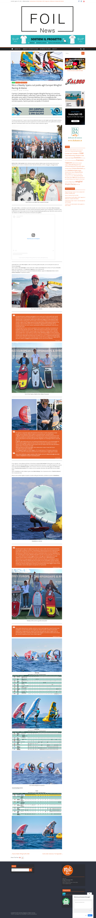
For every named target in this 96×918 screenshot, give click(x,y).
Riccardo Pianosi (78, 175)
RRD (74, 177)
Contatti (54, 49)
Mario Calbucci (72, 172)
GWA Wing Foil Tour (76, 164)
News (13, 82)
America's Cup (75, 149)
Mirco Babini (68, 174)
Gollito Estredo (75, 163)
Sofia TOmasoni (70, 179)
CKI (78, 153)
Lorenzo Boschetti (77, 168)
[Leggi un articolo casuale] (83, 48)
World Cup (78, 184)
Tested (76, 179)
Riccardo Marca (71, 175)
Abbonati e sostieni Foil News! (30, 49)
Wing (70, 181)
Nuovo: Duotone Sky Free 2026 (71, 195)
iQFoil (83, 166)
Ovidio (21, 90)
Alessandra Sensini (69, 149)
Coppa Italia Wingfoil (69, 157)
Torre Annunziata (81, 179)
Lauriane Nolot (68, 168)
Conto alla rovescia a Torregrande (52, 854)
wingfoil (78, 181)
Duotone (77, 158)
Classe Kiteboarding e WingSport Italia (74, 155)
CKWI (81, 153)
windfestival (67, 181)
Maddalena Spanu (73, 170)
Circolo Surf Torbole (71, 153)
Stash (74, 179)
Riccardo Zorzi (68, 177)
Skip (86, 915)
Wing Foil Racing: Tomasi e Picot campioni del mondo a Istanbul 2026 (44, 1)
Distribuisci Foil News (45, 49)
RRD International (79, 177)
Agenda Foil (17, 49)
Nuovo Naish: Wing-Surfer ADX (20, 854)
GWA (70, 164)
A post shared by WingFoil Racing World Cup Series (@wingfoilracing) (33, 257)
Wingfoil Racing (24, 82)
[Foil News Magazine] (47, 4)
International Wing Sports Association (73, 166)
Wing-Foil (17, 82)
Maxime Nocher (79, 172)
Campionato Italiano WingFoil (76, 151)
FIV (81, 157)
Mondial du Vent (75, 174)
